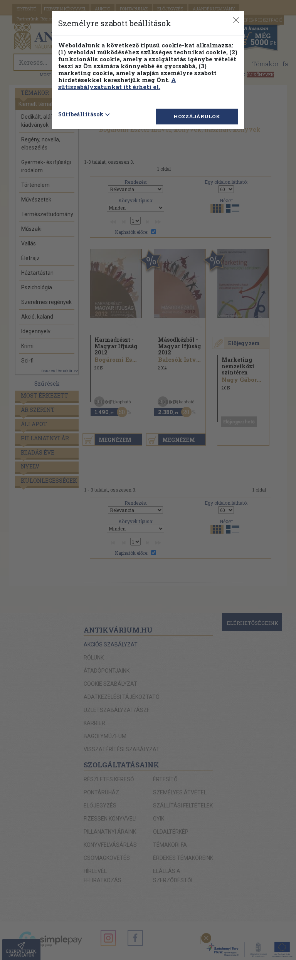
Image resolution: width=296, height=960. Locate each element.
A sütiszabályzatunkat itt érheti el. (117, 83)
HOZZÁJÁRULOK (196, 116)
